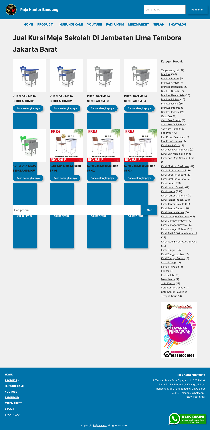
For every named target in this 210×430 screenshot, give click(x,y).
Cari (149, 210)
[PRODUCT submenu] (54, 24)
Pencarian (197, 9)
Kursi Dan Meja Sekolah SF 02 (102, 168)
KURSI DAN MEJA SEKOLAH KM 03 (98, 99)
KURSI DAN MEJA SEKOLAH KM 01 (24, 99)
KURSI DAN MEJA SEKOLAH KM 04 (135, 99)
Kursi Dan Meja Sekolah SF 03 (139, 168)
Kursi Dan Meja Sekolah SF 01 (65, 168)
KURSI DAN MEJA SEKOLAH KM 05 (24, 168)
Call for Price (24, 215)
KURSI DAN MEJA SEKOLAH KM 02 (61, 99)
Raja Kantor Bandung (39, 9)
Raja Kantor (100, 425)
